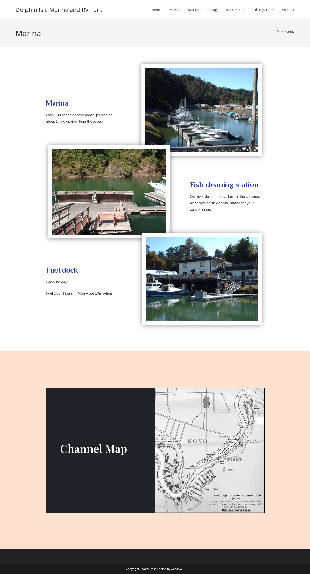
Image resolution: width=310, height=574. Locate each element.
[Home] (278, 31)
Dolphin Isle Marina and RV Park (59, 10)
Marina (289, 31)
